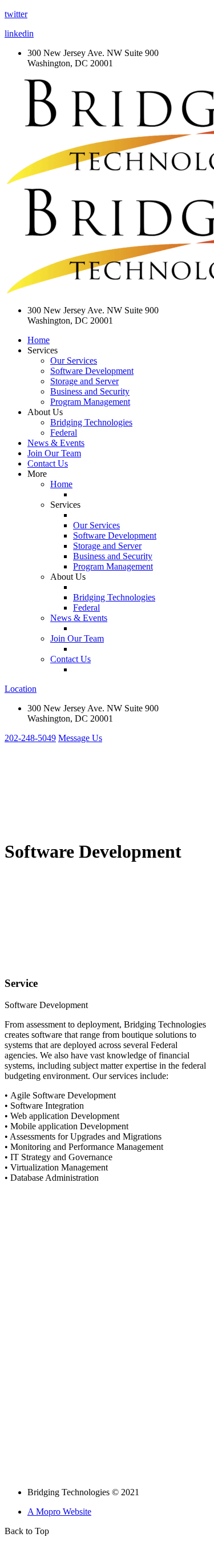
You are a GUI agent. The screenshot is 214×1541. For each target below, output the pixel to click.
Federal (63, 432)
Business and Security (90, 391)
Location (21, 689)
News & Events (55, 443)
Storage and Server (84, 381)
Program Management (90, 402)
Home (38, 340)
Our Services (73, 360)
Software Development (92, 371)
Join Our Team (54, 453)
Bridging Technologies (91, 422)
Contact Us (47, 463)
